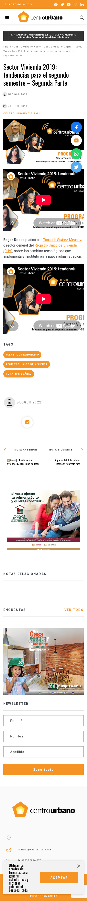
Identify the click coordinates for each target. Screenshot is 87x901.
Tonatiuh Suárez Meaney (62, 240)
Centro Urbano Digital (58, 46)
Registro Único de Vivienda (27, 364)
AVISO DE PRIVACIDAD (43, 896)
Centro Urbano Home (27, 46)
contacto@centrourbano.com (35, 849)
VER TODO (74, 610)
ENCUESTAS (14, 610)
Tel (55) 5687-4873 (29, 860)
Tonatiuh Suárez (19, 374)
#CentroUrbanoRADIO (22, 355)
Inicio (7, 46)
